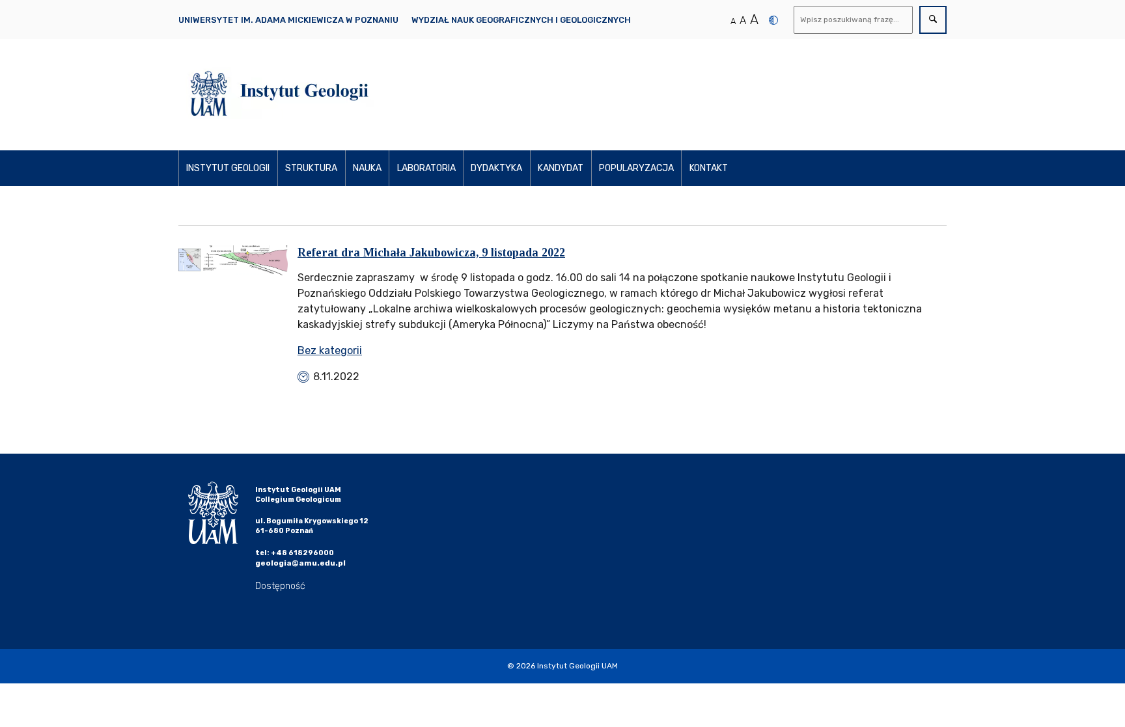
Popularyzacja (636, 168)
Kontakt (708, 168)
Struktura (311, 168)
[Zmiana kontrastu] (773, 20)
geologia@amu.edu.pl (300, 563)
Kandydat (560, 168)
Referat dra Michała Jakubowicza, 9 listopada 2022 (431, 252)
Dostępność (280, 586)
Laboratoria (426, 168)
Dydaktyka (496, 168)
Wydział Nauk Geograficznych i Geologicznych (521, 20)
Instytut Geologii (228, 168)
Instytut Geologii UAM (577, 665)
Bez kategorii (330, 350)
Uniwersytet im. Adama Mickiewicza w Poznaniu (288, 20)
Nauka (367, 168)
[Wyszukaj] (933, 20)
